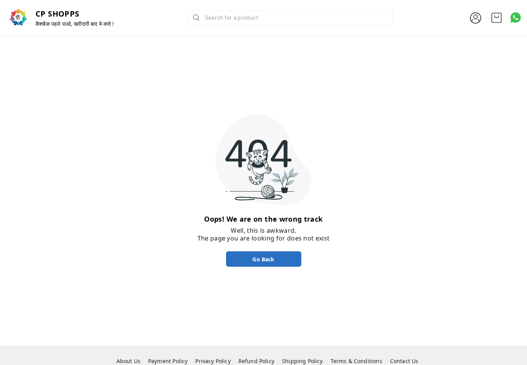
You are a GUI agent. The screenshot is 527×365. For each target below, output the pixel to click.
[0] (496, 18)
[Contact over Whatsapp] (515, 17)
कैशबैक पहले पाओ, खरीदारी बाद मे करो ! (74, 23)
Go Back (263, 259)
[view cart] (496, 18)
